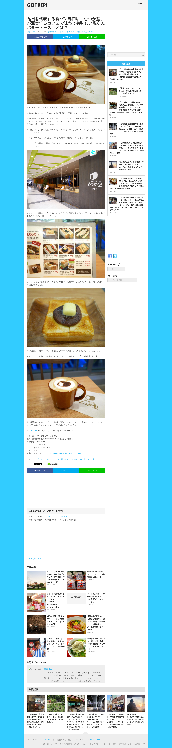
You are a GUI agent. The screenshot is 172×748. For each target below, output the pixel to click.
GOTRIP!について (50, 744)
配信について (139, 744)
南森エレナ (31, 32)
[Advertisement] (66, 490)
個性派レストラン (65, 32)
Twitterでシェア (66, 37)
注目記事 (80, 32)
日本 (74, 32)
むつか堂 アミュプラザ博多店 (56, 516)
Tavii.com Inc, (96, 740)
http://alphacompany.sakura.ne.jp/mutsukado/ (66, 453)
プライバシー (95, 744)
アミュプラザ (36, 459)
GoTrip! (34, 430)
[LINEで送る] (52, 464)
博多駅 (74, 459)
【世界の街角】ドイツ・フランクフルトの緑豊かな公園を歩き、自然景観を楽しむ (131, 90)
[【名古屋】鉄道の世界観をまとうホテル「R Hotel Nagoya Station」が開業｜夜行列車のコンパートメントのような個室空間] (96, 703)
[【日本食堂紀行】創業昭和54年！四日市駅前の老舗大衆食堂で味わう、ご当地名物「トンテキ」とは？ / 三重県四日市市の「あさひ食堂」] (116, 703)
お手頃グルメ (53, 32)
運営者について (125, 744)
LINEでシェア (92, 37)
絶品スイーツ (89, 32)
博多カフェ (65, 459)
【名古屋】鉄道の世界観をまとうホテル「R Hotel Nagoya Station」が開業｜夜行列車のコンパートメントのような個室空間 (126, 129)
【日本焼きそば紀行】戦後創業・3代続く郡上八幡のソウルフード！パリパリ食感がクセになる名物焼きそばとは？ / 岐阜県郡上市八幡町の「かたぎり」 (126, 183)
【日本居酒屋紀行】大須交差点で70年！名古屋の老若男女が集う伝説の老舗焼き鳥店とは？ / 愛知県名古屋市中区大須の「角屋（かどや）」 (126, 74)
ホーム (141, 3)
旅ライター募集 (110, 744)
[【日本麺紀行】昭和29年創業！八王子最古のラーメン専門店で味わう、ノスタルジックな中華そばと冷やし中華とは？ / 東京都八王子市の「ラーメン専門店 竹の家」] (76, 703)
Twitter (115, 256)
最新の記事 (126, 64)
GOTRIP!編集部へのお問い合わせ (73, 744)
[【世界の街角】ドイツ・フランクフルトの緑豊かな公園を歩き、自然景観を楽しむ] (56, 703)
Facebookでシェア (40, 37)
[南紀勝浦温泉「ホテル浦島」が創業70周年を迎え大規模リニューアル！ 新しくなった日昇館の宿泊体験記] (136, 703)
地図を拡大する (35, 559)
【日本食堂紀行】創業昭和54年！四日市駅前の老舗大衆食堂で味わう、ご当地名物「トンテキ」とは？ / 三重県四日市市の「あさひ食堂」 (126, 148)
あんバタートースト (52, 459)
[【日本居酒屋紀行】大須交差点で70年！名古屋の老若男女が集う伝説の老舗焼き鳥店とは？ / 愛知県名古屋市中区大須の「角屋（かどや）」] (36, 703)
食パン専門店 (89, 459)
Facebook (110, 256)
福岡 (80, 459)
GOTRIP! (37, 5)
